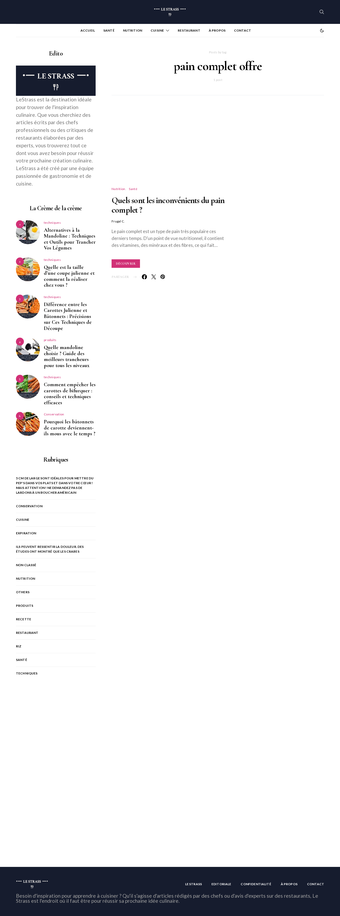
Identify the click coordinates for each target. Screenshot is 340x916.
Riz (18, 646)
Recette (23, 619)
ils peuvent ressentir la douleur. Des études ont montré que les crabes (50, 549)
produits (50, 340)
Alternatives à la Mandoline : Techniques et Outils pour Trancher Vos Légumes (70, 239)
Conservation (54, 414)
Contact (242, 30)
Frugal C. (118, 221)
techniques (52, 223)
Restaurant (189, 30)
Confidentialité (256, 884)
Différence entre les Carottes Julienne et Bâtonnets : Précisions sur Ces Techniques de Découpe (68, 316)
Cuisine (157, 30)
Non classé (26, 565)
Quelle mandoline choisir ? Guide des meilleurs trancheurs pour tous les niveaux (67, 356)
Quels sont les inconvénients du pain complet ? (168, 205)
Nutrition (132, 30)
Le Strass (193, 884)
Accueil (87, 30)
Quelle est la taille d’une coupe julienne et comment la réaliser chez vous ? (69, 276)
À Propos (217, 30)
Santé (108, 30)
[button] (322, 30)
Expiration (26, 533)
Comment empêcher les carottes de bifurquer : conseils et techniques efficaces (70, 393)
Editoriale (221, 884)
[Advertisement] (218, 147)
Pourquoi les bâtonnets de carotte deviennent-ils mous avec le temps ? (69, 428)
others (22, 592)
